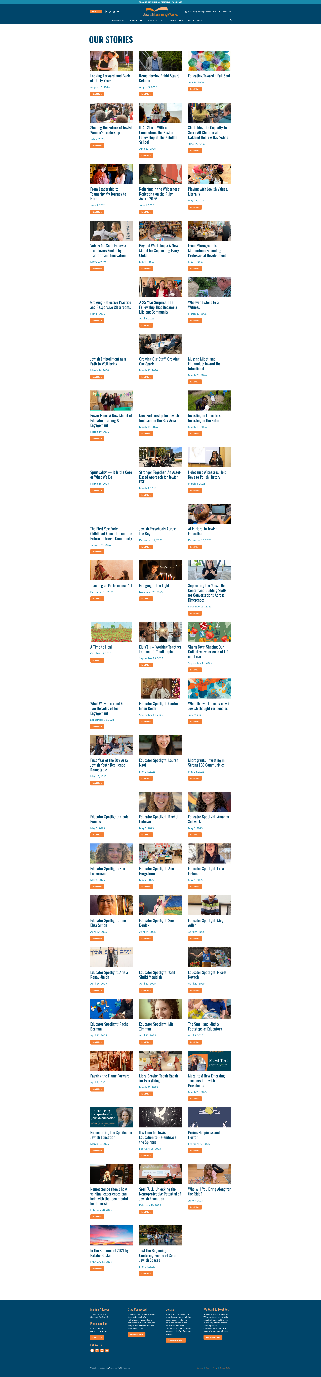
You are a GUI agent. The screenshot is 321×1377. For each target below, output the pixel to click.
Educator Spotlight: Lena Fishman (206, 870)
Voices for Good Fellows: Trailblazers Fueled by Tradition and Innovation (108, 250)
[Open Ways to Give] (201, 20)
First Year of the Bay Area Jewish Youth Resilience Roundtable (109, 765)
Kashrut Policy (211, 1368)
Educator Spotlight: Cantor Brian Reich (158, 705)
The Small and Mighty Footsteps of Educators (205, 1026)
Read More (97, 94)
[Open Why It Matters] (164, 20)
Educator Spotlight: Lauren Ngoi (158, 762)
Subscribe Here (136, 1334)
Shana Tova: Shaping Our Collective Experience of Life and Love (208, 651)
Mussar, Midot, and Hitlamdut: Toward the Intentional (204, 363)
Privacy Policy (225, 1368)
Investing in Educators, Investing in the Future (204, 417)
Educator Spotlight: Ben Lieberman (107, 870)
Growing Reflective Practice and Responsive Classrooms (110, 304)
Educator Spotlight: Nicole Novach (207, 974)
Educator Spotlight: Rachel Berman (109, 1026)
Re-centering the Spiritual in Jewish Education (111, 1134)
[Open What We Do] (143, 20)
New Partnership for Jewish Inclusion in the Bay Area (159, 417)
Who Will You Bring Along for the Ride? (209, 1191)
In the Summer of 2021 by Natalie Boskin (109, 1252)
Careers (200, 1368)
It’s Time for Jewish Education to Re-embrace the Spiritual (157, 1137)
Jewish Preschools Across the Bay (158, 531)
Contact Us (97, 1337)
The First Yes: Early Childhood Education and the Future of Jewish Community (111, 533)
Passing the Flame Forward (110, 1076)
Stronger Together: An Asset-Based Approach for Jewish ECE (160, 477)
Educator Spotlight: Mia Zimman (156, 1026)
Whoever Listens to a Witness (203, 304)
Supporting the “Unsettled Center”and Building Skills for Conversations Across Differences (207, 592)
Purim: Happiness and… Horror (205, 1134)
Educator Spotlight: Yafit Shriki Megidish (157, 974)
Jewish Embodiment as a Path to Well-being (108, 361)
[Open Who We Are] (125, 20)
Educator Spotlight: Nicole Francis (109, 819)
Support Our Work (176, 1340)
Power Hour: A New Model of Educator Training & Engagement (111, 420)
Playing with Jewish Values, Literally (208, 191)
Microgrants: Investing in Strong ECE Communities (206, 762)
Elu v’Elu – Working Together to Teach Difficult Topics (160, 649)
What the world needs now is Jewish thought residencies (209, 705)
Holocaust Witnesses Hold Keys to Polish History (207, 474)
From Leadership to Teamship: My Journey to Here (108, 193)
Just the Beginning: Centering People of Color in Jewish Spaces (159, 1255)
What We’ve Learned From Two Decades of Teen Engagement (109, 708)
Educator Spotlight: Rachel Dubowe (158, 819)
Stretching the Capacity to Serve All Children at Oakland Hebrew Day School (208, 132)
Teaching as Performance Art (111, 585)
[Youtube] (117, 11)
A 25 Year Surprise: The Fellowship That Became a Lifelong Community (158, 307)
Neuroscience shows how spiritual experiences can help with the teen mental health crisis (109, 1196)
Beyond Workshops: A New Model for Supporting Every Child (159, 250)
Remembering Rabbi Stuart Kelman (159, 78)
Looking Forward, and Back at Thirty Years (110, 78)
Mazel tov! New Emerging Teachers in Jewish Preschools (206, 1080)
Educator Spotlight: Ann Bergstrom (156, 870)
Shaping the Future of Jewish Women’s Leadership (111, 130)
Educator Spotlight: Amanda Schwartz (208, 819)
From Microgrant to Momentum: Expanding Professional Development (207, 250)
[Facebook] (105, 11)
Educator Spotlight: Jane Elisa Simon (108, 922)
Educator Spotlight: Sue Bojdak (156, 922)
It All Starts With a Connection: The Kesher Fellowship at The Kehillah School (158, 135)
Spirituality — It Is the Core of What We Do (111, 474)
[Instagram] (109, 11)
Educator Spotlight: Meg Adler (205, 922)
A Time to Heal (101, 647)
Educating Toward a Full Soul (209, 76)
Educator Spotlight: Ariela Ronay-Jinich (109, 974)
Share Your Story (213, 1337)
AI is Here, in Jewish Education (202, 531)
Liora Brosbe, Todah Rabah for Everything (158, 1078)
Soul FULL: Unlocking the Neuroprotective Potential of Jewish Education (160, 1193)
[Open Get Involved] (182, 20)
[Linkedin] (113, 11)
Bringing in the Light (154, 585)
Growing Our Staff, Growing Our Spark (159, 361)
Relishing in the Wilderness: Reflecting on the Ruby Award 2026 (159, 193)
